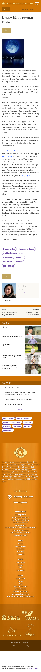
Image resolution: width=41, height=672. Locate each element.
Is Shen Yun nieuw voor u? (20, 517)
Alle (4, 387)
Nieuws (11, 387)
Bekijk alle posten (23, 292)
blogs (20, 568)
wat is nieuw (21, 562)
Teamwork (19, 257)
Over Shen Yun (20, 511)
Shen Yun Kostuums (20, 586)
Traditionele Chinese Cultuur (13, 253)
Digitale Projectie (20, 589)
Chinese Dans (20, 579)
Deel (6, 30)
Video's (20, 541)
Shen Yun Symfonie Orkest (20, 520)
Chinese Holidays (9, 249)
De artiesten (20, 549)
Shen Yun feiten (20, 525)
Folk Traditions (8, 266)
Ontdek (20, 575)
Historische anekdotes (26, 249)
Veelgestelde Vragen (20, 535)
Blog (13, 9)
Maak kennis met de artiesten (20, 533)
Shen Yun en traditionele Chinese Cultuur (20, 597)
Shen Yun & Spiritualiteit (21, 530)
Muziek (20, 581)
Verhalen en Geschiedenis (20, 594)
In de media (20, 554)
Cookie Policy (33, 668)
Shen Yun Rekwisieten (20, 591)
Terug (6, 9)
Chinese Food (8, 257)
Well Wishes (7, 261)
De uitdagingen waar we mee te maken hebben (20, 528)
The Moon (19, 261)
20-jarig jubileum (20, 515)
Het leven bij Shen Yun (20, 522)
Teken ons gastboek (20, 502)
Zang (20, 584)
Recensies (20, 551)
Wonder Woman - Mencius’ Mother (32, 313)
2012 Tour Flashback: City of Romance (10, 313)
